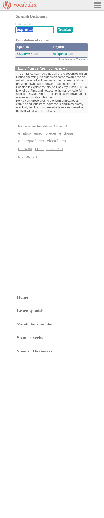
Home (22, 297)
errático (24, 133)
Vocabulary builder (35, 324)
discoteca (54, 149)
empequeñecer (31, 141)
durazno (25, 149)
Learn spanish (30, 310)
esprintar (24, 54)
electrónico (56, 141)
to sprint (60, 54)
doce (39, 149)
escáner (61, 126)
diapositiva (27, 156)
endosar (66, 133)
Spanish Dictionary (35, 351)
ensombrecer (45, 133)
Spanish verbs (30, 337)
